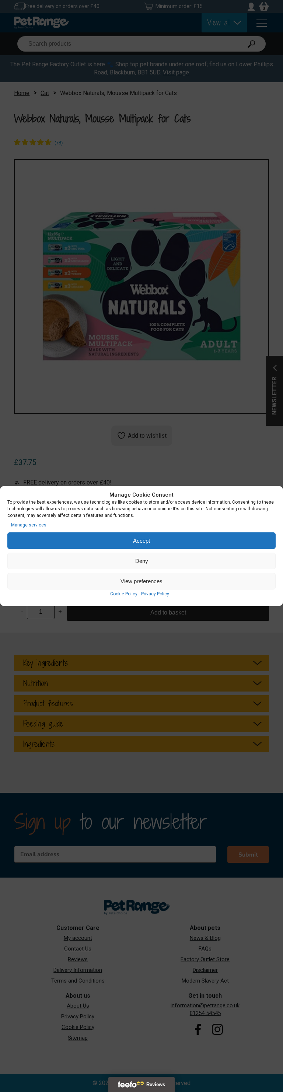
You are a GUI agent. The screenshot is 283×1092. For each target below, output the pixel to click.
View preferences (141, 581)
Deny (141, 561)
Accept (141, 541)
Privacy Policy (155, 593)
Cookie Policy (123, 593)
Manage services (28, 525)
